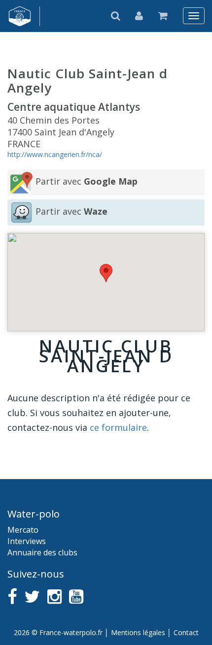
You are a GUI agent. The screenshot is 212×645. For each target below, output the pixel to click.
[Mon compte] (139, 16)
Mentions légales (138, 632)
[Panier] (163, 16)
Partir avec (86, 182)
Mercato (22, 529)
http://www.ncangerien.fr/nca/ (54, 154)
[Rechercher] (116, 16)
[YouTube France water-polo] (76, 596)
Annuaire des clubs (42, 552)
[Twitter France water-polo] (32, 596)
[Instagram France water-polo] (54, 596)
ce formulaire (118, 427)
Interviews (26, 541)
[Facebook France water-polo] (12, 596)
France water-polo (20, 16)
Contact (186, 632)
